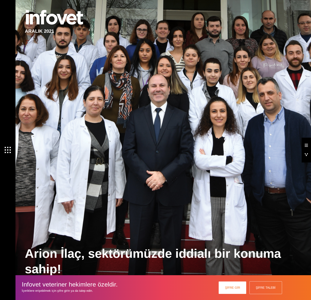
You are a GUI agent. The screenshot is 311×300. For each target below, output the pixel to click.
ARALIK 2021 (39, 31)
